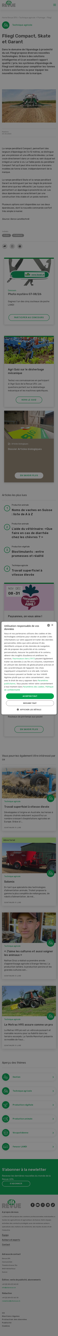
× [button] (52, 625)
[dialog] (29, 668)
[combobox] (48, 625)
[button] (29, 709)
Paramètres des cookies (33, 686)
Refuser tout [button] (30, 703)
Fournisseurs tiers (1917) (24, 658)
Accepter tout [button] (30, 696)
